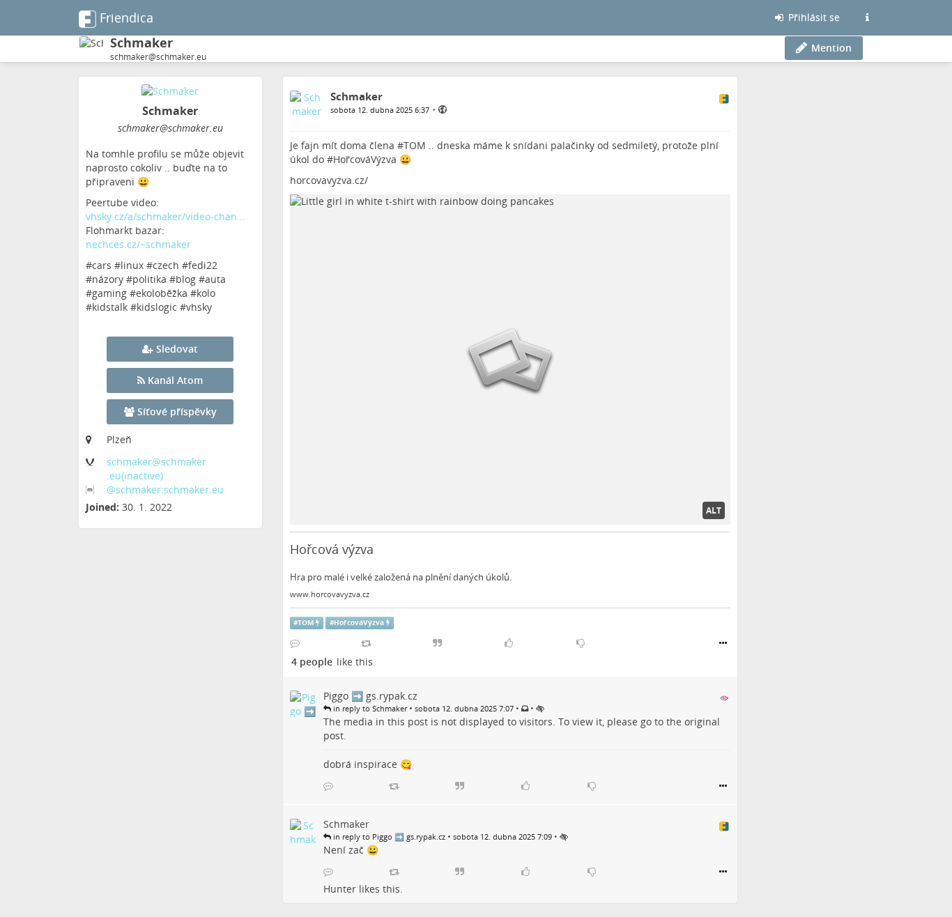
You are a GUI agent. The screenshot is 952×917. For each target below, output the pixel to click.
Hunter (339, 888)
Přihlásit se (812, 17)
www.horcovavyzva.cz (329, 594)
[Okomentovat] (294, 643)
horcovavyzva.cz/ (329, 180)
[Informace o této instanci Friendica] (867, 17)
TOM (415, 145)
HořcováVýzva (365, 159)
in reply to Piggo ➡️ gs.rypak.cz (388, 836)
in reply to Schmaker (369, 708)
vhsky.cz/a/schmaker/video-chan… (165, 216)
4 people (311, 661)
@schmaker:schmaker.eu (165, 489)
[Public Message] (442, 109)
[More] (723, 643)
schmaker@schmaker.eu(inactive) (156, 468)
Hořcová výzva (332, 549)
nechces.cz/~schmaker (138, 244)
